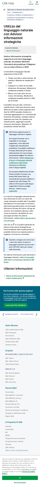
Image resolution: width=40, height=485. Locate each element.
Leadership (9, 429)
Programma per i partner (14, 441)
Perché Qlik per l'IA (12, 404)
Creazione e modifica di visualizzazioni (19, 15)
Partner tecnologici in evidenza (16, 410)
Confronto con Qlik (12, 407)
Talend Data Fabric (12, 364)
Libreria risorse (10, 345)
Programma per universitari (15, 438)
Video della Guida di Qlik (14, 330)
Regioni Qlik (9, 416)
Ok (20, 478)
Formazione (9, 336)
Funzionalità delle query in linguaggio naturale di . (19, 259)
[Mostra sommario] (4, 10)
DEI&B (7, 435)
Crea (8, 12)
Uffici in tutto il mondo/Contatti (16, 450)
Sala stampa (9, 447)
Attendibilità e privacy (13, 398)
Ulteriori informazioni (13, 51)
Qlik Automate (10, 382)
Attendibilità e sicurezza (14, 395)
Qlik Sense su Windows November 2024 (20, 10)
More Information (20, 482)
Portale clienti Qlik (11, 342)
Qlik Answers (10, 376)
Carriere (8, 444)
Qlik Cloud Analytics (12, 373)
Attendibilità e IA (11, 401)
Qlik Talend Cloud (11, 361)
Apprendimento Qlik (12, 339)
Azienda (8, 426)
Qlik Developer (10, 333)
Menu (37, 4)
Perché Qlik (9, 392)
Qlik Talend (9, 358)
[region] (20, 470)
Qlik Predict (9, 379)
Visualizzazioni (17, 12)
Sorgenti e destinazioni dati (15, 413)
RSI (6, 432)
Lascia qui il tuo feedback (16, 305)
